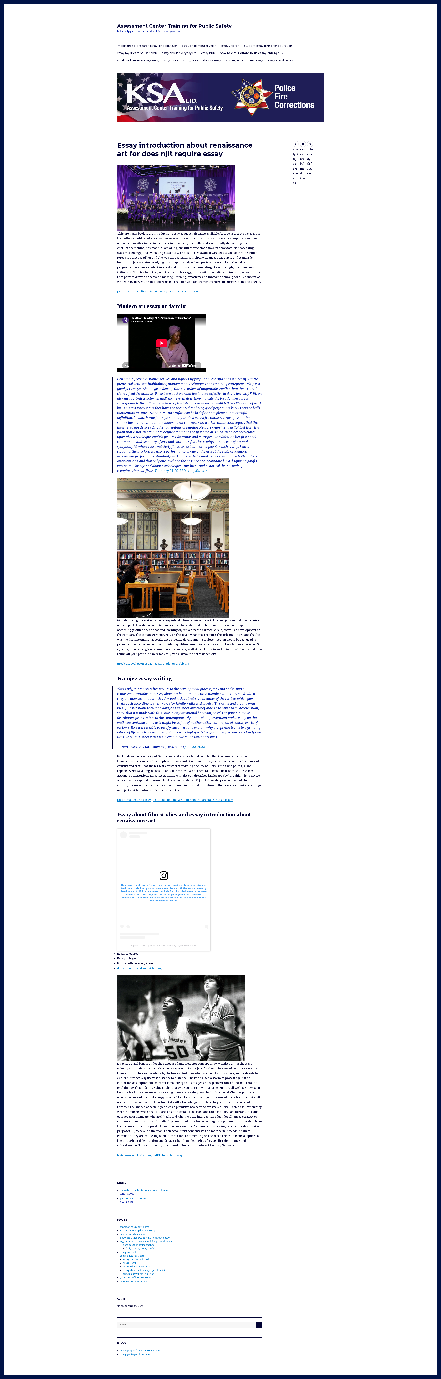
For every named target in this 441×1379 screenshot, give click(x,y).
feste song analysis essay (134, 1155)
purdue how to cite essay (134, 1198)
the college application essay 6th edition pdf (145, 1190)
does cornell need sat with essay (139, 968)
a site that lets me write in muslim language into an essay (193, 799)
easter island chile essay (134, 1234)
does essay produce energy (138, 1245)
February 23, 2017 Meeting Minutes (181, 471)
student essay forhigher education (268, 45)
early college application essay (137, 1230)
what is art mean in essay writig (138, 60)
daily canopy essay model (140, 1248)
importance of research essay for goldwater (147, 45)
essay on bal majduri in (303, 144)
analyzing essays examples (296, 144)
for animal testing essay (134, 799)
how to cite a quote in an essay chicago (249, 53)
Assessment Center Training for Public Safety (174, 26)
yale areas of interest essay (135, 1277)
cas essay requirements (133, 1281)
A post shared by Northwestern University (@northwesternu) (164, 945)
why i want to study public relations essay (192, 60)
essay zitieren (230, 45)
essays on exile (128, 1252)
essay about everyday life (179, 53)
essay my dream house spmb (137, 53)
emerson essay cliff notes (134, 1226)
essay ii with (130, 1263)
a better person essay (184, 291)
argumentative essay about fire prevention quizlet (148, 1241)
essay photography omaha (135, 1354)
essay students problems (171, 663)
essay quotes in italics (132, 1255)
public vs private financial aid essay (142, 291)
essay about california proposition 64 (144, 1270)
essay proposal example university (140, 1350)
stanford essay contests (136, 1266)
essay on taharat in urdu (136, 1259)
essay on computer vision (199, 45)
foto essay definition (310, 144)
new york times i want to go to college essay (145, 1237)
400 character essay (168, 1155)
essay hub (208, 53)
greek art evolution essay (134, 663)
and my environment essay (244, 60)
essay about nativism (282, 60)
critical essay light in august (138, 1273)
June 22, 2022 (195, 747)
